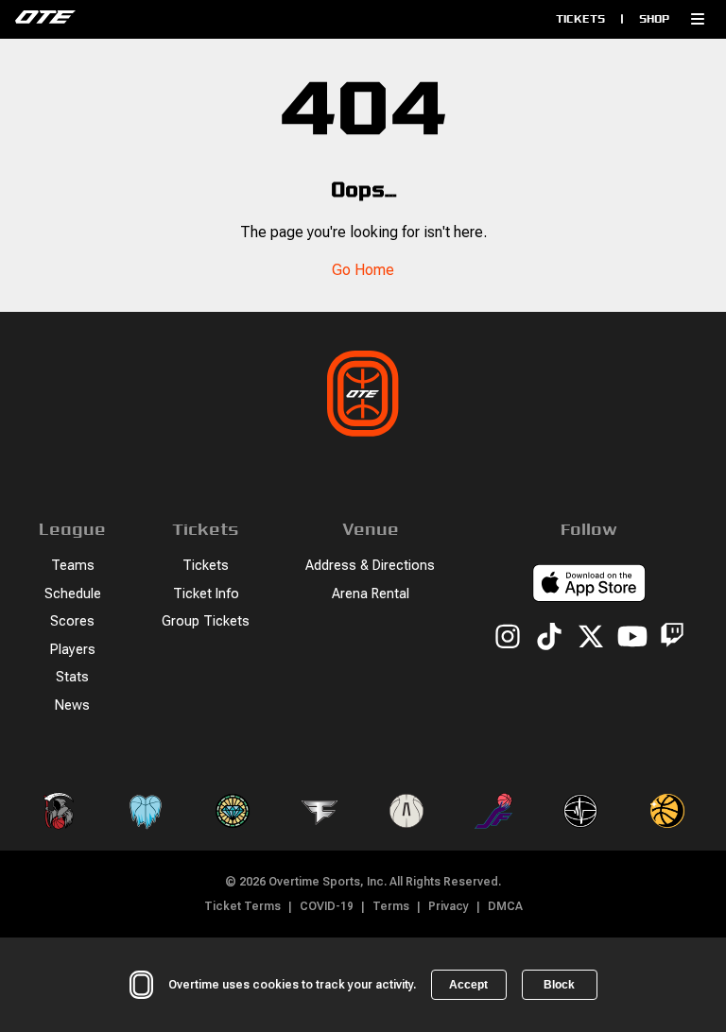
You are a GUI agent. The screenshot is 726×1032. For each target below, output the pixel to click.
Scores (72, 621)
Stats (72, 677)
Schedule (72, 594)
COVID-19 (327, 906)
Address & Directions (370, 566)
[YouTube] (632, 638)
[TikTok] (549, 638)
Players (72, 650)
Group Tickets (206, 621)
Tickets (580, 18)
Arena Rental (370, 594)
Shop (654, 18)
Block (559, 984)
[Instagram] (508, 638)
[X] (591, 638)
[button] (697, 19)
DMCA (505, 906)
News (72, 705)
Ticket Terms (242, 906)
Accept (468, 984)
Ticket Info (206, 594)
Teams (73, 566)
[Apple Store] (589, 586)
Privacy (448, 906)
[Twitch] (672, 638)
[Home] (175, 19)
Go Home (363, 270)
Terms (390, 906)
